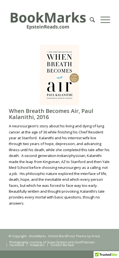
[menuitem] (89, 20)
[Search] (89, 20)
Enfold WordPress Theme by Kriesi (74, 236)
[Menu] (102, 20)
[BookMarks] (49, 20)
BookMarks (37, 236)
